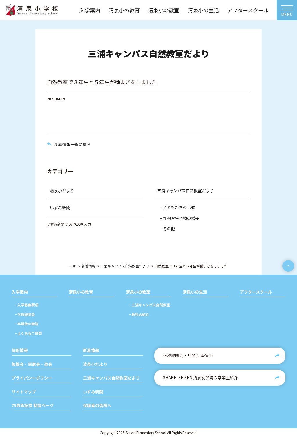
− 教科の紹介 (139, 314)
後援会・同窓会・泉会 (32, 364)
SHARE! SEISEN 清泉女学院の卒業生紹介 (200, 377)
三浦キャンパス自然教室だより (185, 190)
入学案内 (20, 292)
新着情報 (88, 265)
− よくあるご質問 (28, 333)
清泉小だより (62, 190)
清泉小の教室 (138, 292)
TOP (72, 265)
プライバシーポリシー (32, 378)
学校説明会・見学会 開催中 (188, 355)
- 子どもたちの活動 (177, 207)
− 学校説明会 (25, 314)
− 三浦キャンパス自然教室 (149, 304)
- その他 (167, 228)
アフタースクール (256, 292)
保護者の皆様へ (97, 405)
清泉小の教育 (81, 292)
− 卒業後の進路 (26, 323)
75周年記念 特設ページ (33, 405)
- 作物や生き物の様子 (179, 218)
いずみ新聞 (60, 208)
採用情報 (20, 350)
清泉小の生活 (195, 292)
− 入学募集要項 (26, 304)
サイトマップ (24, 392)
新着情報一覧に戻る (72, 144)
